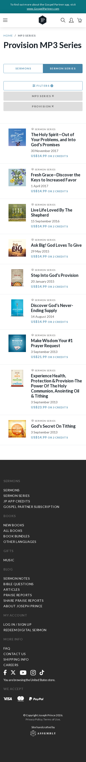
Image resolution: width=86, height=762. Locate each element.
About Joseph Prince (23, 606)
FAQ (6, 648)
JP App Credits (16, 501)
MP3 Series (42, 96)
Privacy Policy (34, 719)
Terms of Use (51, 719)
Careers (11, 665)
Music (8, 560)
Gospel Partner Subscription (31, 507)
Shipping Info (16, 659)
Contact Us (14, 654)
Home (8, 35)
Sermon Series (63, 68)
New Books (13, 525)
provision (42, 106)
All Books (12, 531)
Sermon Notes (16, 578)
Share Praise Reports (23, 600)
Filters (43, 85)
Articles (11, 589)
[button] (71, 20)
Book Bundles (16, 536)
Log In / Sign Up (17, 624)
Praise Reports (17, 595)
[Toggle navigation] (5, 20)
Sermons (23, 68)
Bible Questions (18, 584)
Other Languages (19, 542)
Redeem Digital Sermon (25, 630)
